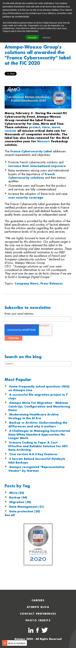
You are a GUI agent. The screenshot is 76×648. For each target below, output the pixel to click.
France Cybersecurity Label (31, 151)
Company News (27, 283)
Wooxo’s (44, 141)
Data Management (26, 506)
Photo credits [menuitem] (38, 620)
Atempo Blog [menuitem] (38, 607)
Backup (18, 497)
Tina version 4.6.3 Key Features (33, 454)
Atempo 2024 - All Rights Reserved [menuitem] (38, 639)
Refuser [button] (47, 37)
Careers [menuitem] (38, 600)
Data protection (24, 511)
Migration (20, 502)
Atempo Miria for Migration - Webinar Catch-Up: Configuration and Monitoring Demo (39, 406)
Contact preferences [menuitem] (38, 614)
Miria (16, 492)
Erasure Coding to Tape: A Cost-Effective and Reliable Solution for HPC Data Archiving (38, 446)
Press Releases (51, 283)
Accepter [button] (32, 37)
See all (10, 515)
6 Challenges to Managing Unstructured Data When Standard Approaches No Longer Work (39, 434)
